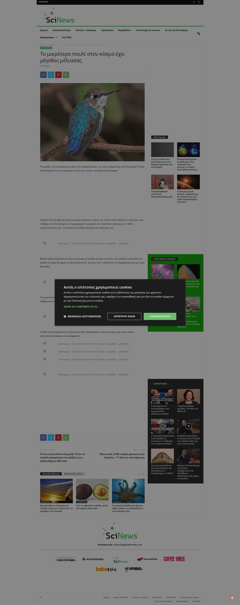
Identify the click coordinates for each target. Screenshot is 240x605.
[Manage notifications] (232, 597)
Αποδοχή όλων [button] (160, 316)
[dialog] (120, 302)
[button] (120, 306)
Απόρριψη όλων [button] (124, 316)
